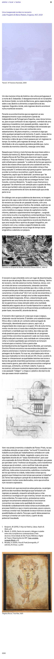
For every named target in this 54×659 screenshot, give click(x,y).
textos (18, 2)
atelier (7, 2)
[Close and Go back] (51, 2)
